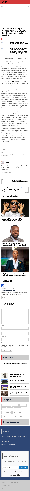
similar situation (11, 81)
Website (3, 336)
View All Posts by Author (6, 172)
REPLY (3, 297)
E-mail (2, 331)
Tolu (5, 39)
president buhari (4, 155)
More (2, 152)
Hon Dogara (6, 154)
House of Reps (16, 154)
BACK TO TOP (6, 485)
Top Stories (18, 416)
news (16, 58)
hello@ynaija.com (11, 444)
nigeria (25, 154)
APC (2, 154)
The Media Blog (6, 412)
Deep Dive (15, 405)
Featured (23, 405)
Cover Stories (6, 405)
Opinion (10, 408)
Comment (3, 307)
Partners (17, 408)
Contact (3, 488)
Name (2, 325)
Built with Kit (15, 475)
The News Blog (17, 412)
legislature (21, 154)
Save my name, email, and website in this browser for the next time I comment (14, 346)
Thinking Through (7, 416)
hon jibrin (10, 154)
